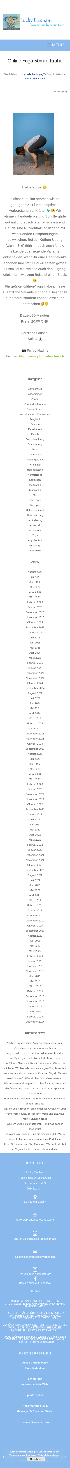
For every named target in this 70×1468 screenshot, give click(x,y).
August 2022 (35, 814)
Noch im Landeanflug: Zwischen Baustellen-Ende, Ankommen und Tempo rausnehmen (35, 1303)
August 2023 (35, 753)
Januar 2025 (35, 667)
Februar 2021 (35, 905)
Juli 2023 (35, 758)
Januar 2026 (35, 607)
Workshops (35, 530)
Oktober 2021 (35, 865)
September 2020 (35, 930)
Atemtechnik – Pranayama (35, 414)
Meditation (35, 484)
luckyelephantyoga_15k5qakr (37, 74)
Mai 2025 (35, 647)
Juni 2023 (35, 763)
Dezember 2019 (35, 966)
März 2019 (35, 986)
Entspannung (35, 444)
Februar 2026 (35, 602)
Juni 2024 (35, 703)
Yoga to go (35, 545)
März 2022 (35, 839)
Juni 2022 (35, 824)
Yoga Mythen (35, 540)
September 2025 (35, 627)
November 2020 (35, 920)
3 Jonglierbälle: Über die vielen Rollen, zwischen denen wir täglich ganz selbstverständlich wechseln (35, 1315)
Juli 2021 (35, 880)
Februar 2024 (35, 723)
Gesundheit (35, 454)
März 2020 (35, 950)
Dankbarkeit (35, 429)
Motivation (35, 489)
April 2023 (35, 774)
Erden (35, 449)
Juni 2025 (35, 642)
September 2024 (35, 688)
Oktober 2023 (35, 743)
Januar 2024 (35, 728)
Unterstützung (35, 515)
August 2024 (35, 693)
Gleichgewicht (35, 459)
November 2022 (35, 799)
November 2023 (35, 738)
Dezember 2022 (35, 794)
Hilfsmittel (35, 464)
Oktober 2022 (35, 804)
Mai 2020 (35, 945)
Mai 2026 (35, 587)
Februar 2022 (35, 844)
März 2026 (35, 597)
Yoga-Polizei (35, 550)
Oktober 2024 (35, 683)
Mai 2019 (35, 981)
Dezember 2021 (35, 854)
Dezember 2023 (35, 733)
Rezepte (35, 505)
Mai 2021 (35, 890)
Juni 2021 (35, 885)
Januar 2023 (35, 789)
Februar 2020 (35, 955)
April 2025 (35, 652)
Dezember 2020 (35, 915)
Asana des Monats (35, 404)
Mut (35, 494)
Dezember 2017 (35, 1021)
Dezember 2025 (35, 612)
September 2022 (35, 809)
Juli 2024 (35, 698)
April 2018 (35, 1011)
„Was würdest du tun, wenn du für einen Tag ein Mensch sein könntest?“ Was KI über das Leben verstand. (35, 1339)
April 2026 (35, 592)
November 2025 (35, 617)
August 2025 (35, 632)
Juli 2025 (35, 637)
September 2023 (35, 748)
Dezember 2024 (35, 672)
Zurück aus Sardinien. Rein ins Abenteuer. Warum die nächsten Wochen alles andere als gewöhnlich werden (35, 1327)
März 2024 (35, 718)
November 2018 (35, 1001)
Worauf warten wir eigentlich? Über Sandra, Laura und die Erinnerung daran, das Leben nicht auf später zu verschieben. (35, 1088)
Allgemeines (35, 393)
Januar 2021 (35, 910)
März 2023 (35, 779)
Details (35, 434)
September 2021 (35, 870)
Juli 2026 (35, 576)
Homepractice (35, 469)
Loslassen (35, 479)
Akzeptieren (36, 1459)
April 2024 (35, 713)
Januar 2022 (35, 849)
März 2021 (35, 900)
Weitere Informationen (48, 1455)
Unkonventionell (35, 510)
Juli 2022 (35, 819)
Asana (35, 398)
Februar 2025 (35, 662)
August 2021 (35, 875)
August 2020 (35, 935)
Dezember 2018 (35, 996)
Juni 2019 (35, 976)
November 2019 (35, 971)
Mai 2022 (35, 829)
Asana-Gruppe (35, 409)
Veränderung (35, 520)
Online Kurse (32, 78)
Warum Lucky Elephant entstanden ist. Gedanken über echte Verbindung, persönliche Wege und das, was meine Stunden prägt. (35, 1113)
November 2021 (35, 859)
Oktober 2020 (35, 925)
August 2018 (35, 1006)
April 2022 (35, 834)
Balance (35, 424)
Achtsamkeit (35, 388)
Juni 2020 (35, 940)
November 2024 (35, 678)
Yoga (42, 78)
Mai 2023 (35, 768)
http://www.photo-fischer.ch (41, 356)
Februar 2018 (35, 1016)
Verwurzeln (35, 525)
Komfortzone (35, 474)
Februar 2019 (35, 991)
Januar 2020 (35, 961)
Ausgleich (35, 419)
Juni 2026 (35, 581)
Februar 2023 (35, 784)
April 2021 (35, 895)
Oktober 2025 (35, 622)
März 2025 (35, 657)
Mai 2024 (35, 708)
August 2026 (35, 571)
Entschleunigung (35, 439)
